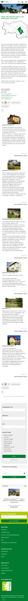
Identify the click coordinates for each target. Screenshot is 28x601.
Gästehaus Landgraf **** (9, 346)
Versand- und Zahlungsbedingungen (10, 535)
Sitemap (3, 573)
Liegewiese (7, 445)
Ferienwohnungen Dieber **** (10, 272)
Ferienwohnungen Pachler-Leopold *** (12, 219)
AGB (2, 540)
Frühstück (6, 437)
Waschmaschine (8, 451)
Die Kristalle (4, 565)
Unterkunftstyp (7, 407)
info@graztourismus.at (10, 95)
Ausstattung (6, 432)
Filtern (14, 456)
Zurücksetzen (14, 460)
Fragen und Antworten (7, 570)
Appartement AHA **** (8, 125)
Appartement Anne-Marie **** (10, 170)
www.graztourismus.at (7, 97)
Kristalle (5, 415)
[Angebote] (25, 486)
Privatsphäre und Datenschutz (9, 542)
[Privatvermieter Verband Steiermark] (5, 2)
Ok (3, 599)
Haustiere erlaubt (8, 439)
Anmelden (14, 477)
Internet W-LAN (8, 441)
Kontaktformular (5, 532)
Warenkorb (4, 554)
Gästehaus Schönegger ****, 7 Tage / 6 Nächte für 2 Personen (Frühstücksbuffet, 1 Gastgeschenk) (14, 500)
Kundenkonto (4, 551)
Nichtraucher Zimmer (9, 447)
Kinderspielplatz (8, 443)
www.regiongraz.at (6, 98)
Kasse (2, 556)
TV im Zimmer (7, 449)
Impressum (4, 529)
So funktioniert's (5, 568)
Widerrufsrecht (5, 537)
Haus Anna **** (6, 308)
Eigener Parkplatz (8, 435)
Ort (3, 424)
